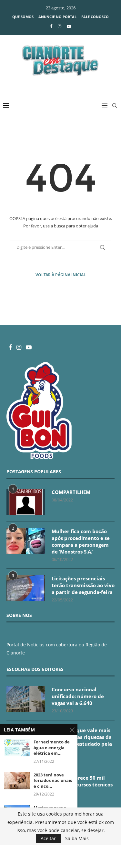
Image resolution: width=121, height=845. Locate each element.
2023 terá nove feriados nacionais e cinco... (53, 780)
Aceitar (48, 838)
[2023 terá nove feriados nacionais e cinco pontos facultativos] (17, 780)
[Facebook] (51, 26)
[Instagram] (59, 26)
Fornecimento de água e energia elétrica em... (52, 747)
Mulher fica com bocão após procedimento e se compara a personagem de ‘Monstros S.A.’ (81, 541)
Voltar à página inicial (60, 275)
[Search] (114, 105)
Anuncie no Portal (57, 16)
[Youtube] (69, 26)
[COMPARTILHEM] (25, 502)
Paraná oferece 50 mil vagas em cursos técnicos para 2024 (82, 784)
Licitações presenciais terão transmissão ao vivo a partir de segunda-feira (83, 585)
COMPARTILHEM (71, 492)
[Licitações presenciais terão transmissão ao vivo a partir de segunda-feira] (25, 588)
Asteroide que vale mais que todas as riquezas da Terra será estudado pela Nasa (82, 740)
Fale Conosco (95, 16)
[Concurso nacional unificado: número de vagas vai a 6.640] (25, 699)
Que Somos (23, 16)
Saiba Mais (77, 838)
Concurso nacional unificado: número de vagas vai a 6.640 (78, 696)
